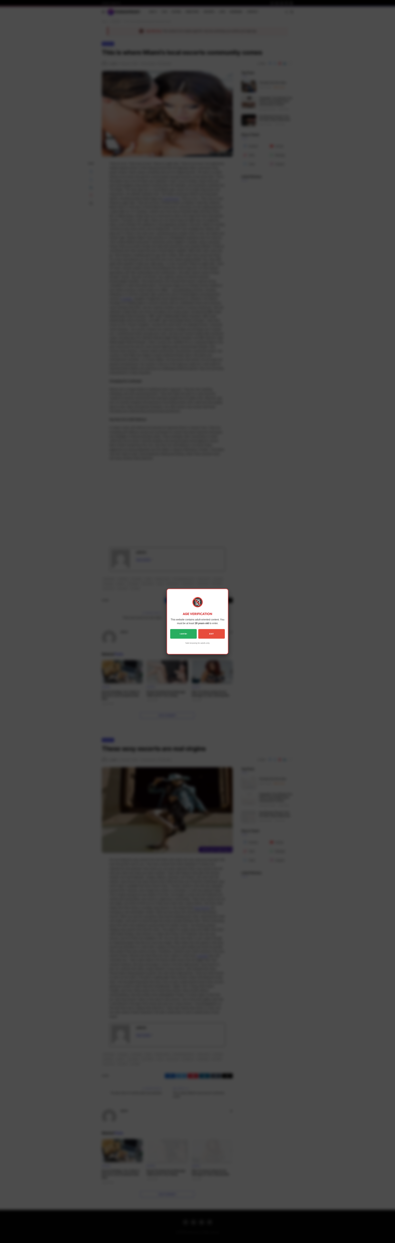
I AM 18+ (183, 634)
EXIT (211, 634)
